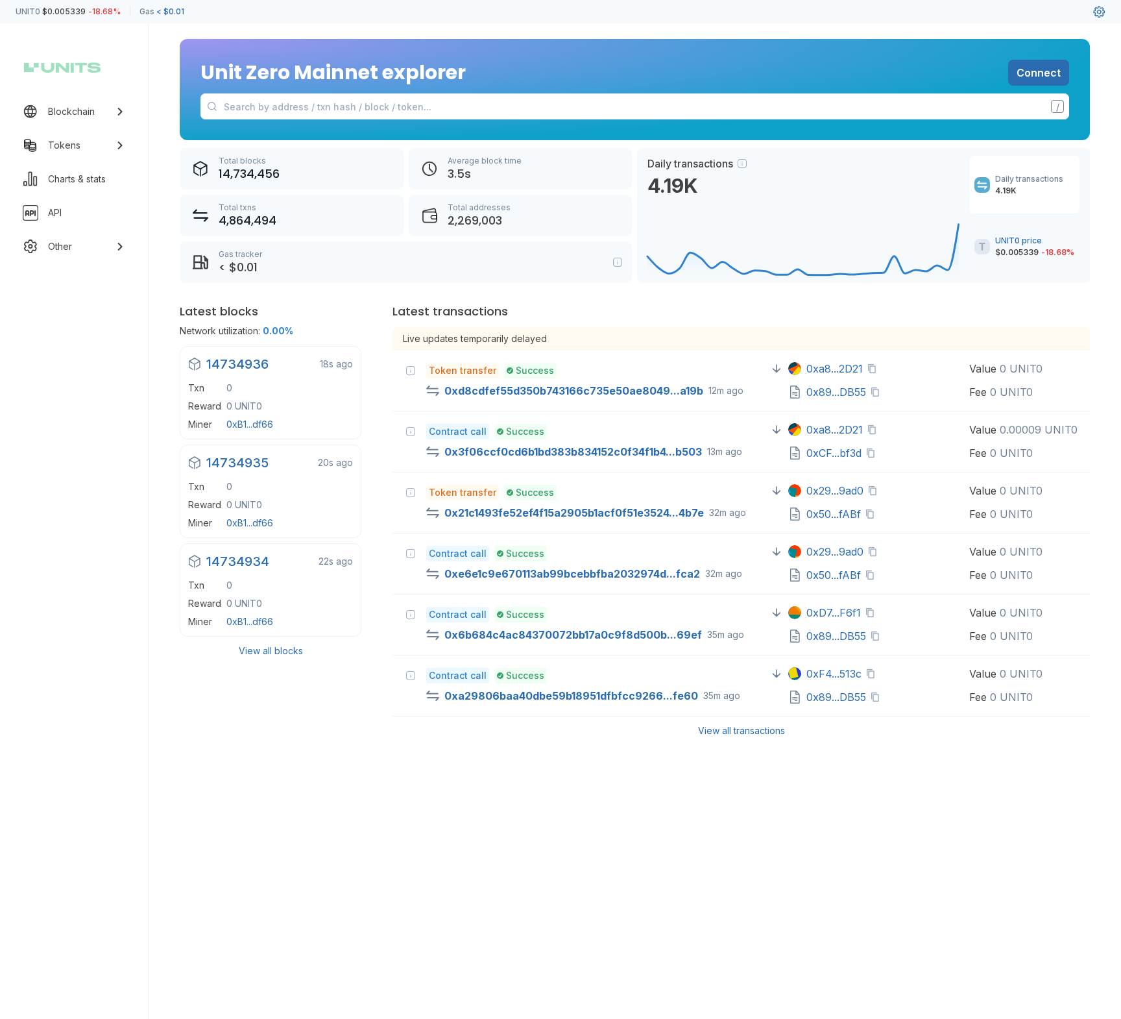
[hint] (742, 163)
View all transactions (741, 730)
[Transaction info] (410, 370)
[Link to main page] (62, 67)
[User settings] (1098, 11)
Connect (1039, 72)
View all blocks (271, 650)
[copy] (874, 368)
